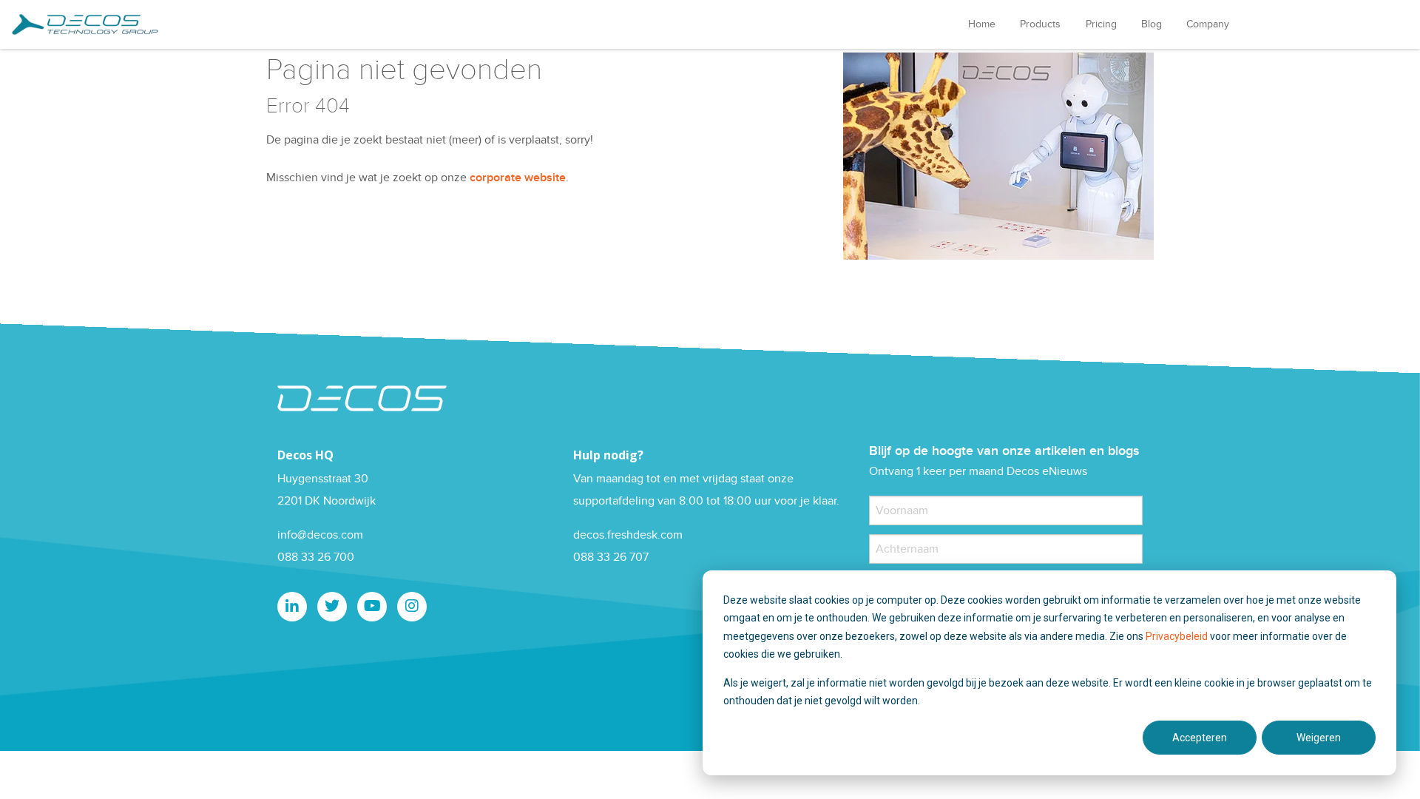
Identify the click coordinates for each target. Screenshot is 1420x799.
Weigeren (1318, 738)
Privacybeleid (1178, 636)
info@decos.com (320, 535)
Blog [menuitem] (1151, 24)
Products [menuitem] (1040, 24)
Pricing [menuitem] (1101, 24)
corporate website (518, 178)
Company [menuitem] (1207, 24)
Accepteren (1199, 738)
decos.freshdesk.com (628, 535)
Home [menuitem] (981, 24)
